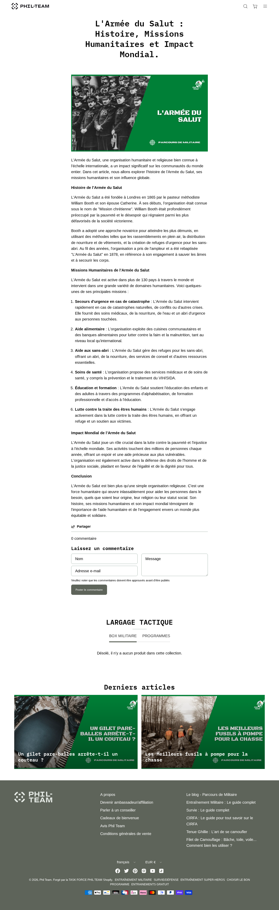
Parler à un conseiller (118, 810)
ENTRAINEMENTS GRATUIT (150, 884)
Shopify (107, 879)
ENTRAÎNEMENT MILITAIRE (133, 879)
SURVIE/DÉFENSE (166, 879)
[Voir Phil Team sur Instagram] (144, 871)
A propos (107, 794)
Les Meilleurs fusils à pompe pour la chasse (196, 756)
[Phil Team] (30, 6)
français (123, 862)
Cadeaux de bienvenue (119, 818)
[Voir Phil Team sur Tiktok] (161, 871)
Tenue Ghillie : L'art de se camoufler (216, 832)
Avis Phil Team (112, 826)
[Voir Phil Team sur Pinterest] (135, 871)
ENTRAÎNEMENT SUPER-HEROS (202, 879)
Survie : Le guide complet (207, 810)
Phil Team (45, 879)
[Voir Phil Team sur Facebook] (118, 871)
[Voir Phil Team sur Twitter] (126, 871)
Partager (84, 526)
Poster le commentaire (89, 589)
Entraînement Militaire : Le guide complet (221, 802)
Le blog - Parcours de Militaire (211, 794)
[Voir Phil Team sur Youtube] (152, 871)
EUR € (150, 862)
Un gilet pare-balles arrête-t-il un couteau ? (68, 756)
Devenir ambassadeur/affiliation (126, 802)
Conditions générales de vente (125, 834)
